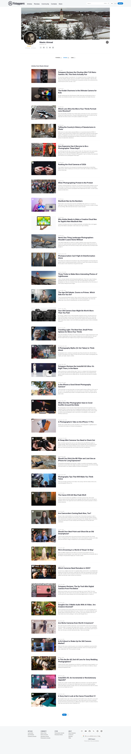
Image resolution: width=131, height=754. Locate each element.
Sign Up (120, 3)
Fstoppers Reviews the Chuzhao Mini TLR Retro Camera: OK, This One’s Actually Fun (77, 73)
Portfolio (58, 57)
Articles (29, 4)
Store (60, 4)
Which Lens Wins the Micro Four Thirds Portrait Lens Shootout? (77, 110)
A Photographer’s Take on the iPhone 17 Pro (76, 422)
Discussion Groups (45, 736)
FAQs (70, 738)
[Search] (108, 3)
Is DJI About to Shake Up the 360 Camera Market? (74, 642)
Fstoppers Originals (32, 736)
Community (45, 4)
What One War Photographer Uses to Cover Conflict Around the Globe (75, 404)
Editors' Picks (43, 733)
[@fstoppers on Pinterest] (97, 731)
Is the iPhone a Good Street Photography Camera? (74, 385)
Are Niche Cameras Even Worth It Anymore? (76, 623)
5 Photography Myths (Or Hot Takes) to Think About (76, 349)
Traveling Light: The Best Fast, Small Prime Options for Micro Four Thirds (75, 330)
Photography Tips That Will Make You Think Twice (75, 478)
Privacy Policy (87, 740)
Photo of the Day (44, 734)
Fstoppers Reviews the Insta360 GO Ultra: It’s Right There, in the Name (76, 367)
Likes (73, 57)
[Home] (16, 3)
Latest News (30, 733)
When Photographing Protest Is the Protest (75, 183)
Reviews (37, 4)
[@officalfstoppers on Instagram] (81, 731)
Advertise (71, 736)
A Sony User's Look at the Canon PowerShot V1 (77, 696)
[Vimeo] (53, 47)
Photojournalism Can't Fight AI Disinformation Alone (76, 257)
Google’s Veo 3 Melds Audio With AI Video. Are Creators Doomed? (77, 605)
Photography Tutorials (59, 733)
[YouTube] (50, 47)
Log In (115, 3)
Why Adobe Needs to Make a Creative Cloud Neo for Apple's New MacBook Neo (77, 220)
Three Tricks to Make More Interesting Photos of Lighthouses (77, 275)
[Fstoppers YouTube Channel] (85, 731)
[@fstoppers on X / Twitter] (93, 731)
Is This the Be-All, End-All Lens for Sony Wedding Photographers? (77, 660)
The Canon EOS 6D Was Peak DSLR (72, 495)
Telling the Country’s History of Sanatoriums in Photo (76, 128)
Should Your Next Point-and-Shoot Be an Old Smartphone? (76, 532)
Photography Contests (45, 738)
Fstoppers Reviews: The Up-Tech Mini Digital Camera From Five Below (76, 587)
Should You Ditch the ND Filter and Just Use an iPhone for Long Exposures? (76, 459)
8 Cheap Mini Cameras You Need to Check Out (76, 440)
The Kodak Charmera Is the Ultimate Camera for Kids (77, 91)
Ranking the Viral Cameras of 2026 (72, 164)
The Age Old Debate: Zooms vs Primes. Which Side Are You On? (76, 293)
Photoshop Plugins (59, 734)
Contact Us (71, 734)
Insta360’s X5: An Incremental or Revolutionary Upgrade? (77, 679)
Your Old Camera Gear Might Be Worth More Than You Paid (76, 311)
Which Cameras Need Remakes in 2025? (74, 568)
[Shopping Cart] (112, 3)
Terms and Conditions (94, 740)
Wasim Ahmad (46, 42)
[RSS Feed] (101, 731)
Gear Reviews (31, 734)
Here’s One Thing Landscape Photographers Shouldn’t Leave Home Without (75, 238)
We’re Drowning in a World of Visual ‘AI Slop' (76, 550)
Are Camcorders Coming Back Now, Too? (74, 513)
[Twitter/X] (47, 47)
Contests (54, 4)
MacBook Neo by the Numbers (70, 201)
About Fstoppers (72, 733)
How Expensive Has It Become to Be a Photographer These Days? (73, 147)
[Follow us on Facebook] (89, 731)
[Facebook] (43, 47)
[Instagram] (40, 47)
